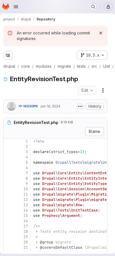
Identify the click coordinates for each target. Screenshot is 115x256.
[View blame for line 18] (8, 231)
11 (25, 194)
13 (25, 205)
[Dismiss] (100, 33)
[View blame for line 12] (8, 199)
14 (25, 210)
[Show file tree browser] (7, 55)
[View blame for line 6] (8, 167)
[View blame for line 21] (8, 247)
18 (25, 231)
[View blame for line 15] (8, 215)
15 (25, 215)
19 (25, 236)
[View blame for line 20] (8, 242)
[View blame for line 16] (8, 221)
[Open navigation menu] (15, 6)
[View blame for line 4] (8, 157)
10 (25, 189)
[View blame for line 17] (8, 226)
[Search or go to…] (93, 6)
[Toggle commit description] (80, 106)
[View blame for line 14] (8, 210)
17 (25, 226)
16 (25, 221)
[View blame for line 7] (8, 173)
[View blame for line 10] (8, 189)
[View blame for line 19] (8, 236)
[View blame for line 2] (8, 146)
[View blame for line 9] (8, 183)
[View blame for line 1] (8, 141)
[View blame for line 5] (8, 162)
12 (25, 199)
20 (25, 242)
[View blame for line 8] (8, 178)
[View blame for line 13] (8, 205)
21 (25, 247)
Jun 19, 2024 (50, 106)
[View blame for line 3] (8, 151)
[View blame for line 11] (8, 194)
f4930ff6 (30, 106)
